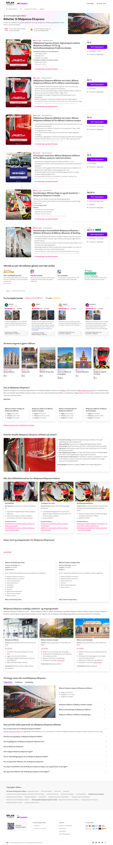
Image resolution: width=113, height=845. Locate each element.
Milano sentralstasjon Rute (13, 599)
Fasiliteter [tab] (19, 682)
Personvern (62, 828)
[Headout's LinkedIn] (93, 842)
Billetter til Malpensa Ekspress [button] (13, 731)
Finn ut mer (7, 283)
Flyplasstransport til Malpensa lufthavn (17, 800)
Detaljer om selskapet (65, 825)
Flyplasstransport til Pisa (32, 802)
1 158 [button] (39, 40)
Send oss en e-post (40, 828)
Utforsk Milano (12, 9)
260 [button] (39, 115)
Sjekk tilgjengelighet (97, 47)
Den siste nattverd (46, 791)
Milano (8, 290)
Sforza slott (61, 660)
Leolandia (66, 791)
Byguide (42, 9)
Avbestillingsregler (64, 834)
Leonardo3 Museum (52, 794)
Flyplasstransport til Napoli (89, 800)
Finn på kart (8, 648)
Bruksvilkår (62, 831)
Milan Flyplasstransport (85, 390)
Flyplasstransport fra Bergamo (80, 797)
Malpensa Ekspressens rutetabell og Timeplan (19, 425)
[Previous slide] (8, 55)
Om (21, 9)
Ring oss (37, 825)
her (39, 199)
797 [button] (38, 78)
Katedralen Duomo (33, 791)
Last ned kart (7, 552)
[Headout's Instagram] (96, 842)
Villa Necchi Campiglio (67, 794)
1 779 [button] (39, 190)
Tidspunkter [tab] (8, 682)
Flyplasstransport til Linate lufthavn (58, 797)
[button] (8, 315)
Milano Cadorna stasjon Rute (67, 599)
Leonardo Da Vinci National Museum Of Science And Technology (25, 794)
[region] (18, 55)
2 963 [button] (39, 228)
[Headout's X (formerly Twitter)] (105, 842)
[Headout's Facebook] (102, 842)
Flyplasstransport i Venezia (14, 802)
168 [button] (39, 153)
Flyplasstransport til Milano (14, 797)
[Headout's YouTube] (99, 842)
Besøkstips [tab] (29, 682)
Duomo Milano (97, 662)
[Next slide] (29, 55)
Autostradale (42, 797)
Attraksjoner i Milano (31, 9)
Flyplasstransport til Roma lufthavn (68, 800)
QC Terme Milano (81, 794)
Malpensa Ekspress (30, 797)
